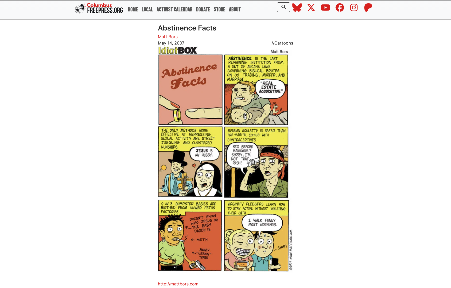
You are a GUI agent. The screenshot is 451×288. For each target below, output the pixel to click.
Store (219, 9)
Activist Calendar (174, 9)
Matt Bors (168, 36)
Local (147, 9)
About (235, 9)
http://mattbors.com (178, 283)
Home (133, 9)
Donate (203, 9)
